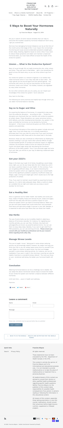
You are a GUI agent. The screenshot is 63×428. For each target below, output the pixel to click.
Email (34, 303)
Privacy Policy (15, 351)
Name (11, 303)
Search (6, 351)
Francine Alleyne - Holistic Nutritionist (31, 6)
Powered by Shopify (35, 424)
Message (12, 309)
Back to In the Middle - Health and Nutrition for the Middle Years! (33, 336)
